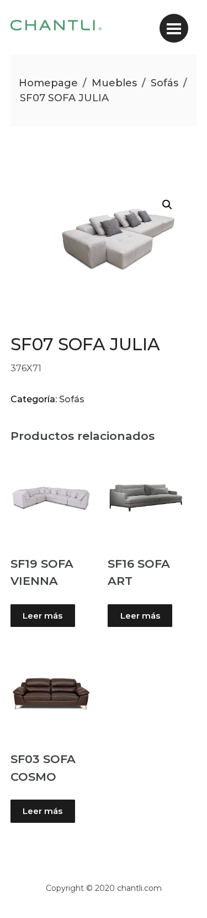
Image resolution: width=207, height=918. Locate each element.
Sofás (164, 83)
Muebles (114, 83)
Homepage (48, 83)
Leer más (42, 615)
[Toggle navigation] (174, 28)
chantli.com (139, 888)
